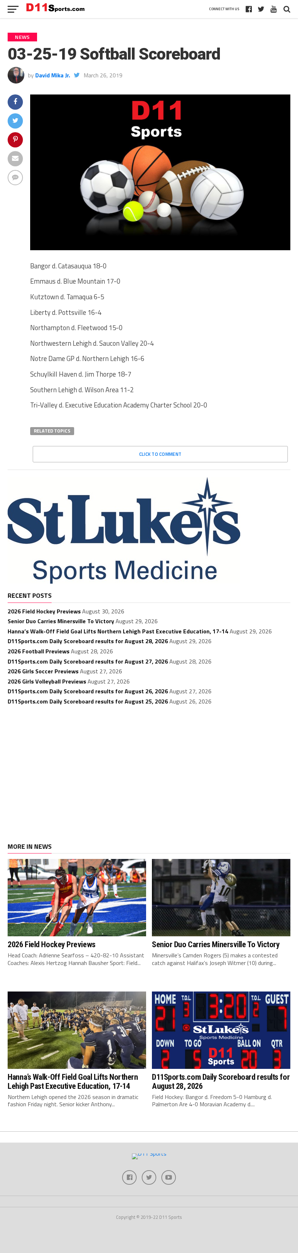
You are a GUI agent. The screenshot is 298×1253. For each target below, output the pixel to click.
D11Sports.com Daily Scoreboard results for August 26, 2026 (88, 691)
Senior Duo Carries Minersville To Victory (61, 621)
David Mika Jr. (52, 75)
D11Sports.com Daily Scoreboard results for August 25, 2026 (88, 701)
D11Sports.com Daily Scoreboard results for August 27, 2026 (88, 661)
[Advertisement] (149, 767)
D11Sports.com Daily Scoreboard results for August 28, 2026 (88, 641)
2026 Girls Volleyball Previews (47, 681)
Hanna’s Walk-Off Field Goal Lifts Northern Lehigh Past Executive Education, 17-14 (118, 631)
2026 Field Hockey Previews (44, 611)
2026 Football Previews (38, 651)
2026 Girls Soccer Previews (43, 671)
